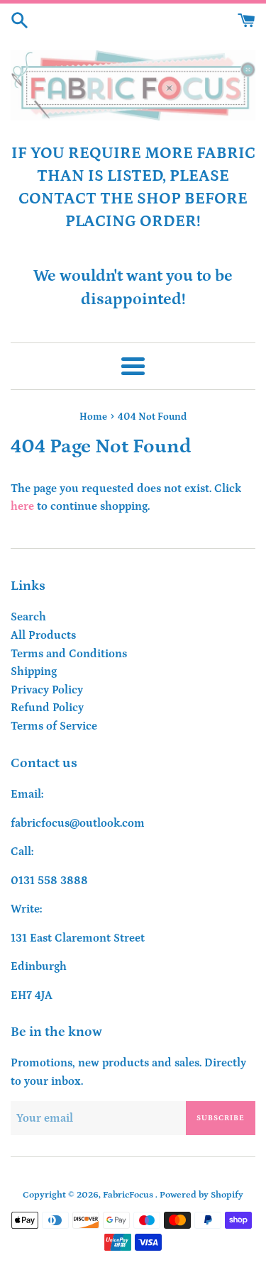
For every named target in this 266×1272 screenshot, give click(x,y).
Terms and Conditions (69, 653)
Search (28, 616)
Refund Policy (47, 707)
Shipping (34, 671)
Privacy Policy (47, 690)
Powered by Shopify (201, 1195)
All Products (43, 635)
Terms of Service (54, 726)
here (22, 506)
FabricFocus (129, 1195)
